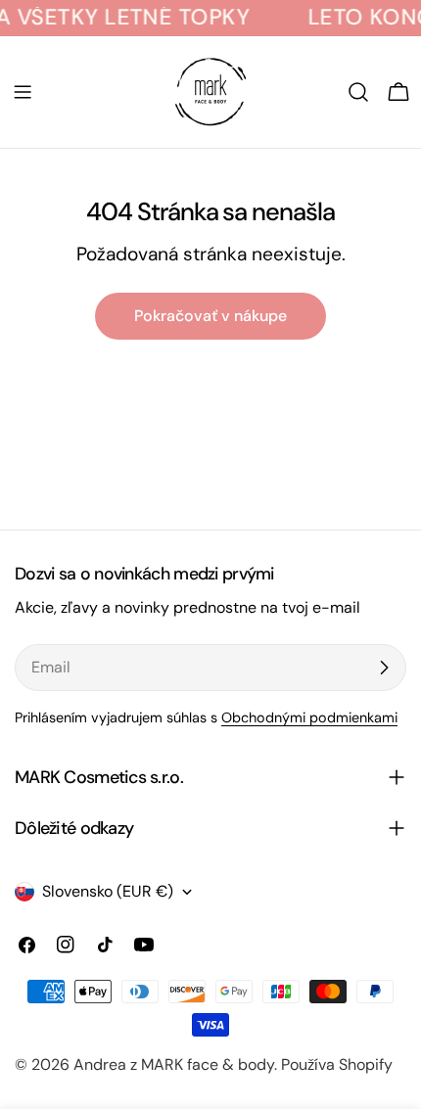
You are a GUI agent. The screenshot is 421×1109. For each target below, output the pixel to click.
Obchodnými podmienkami (309, 717)
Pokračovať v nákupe (210, 315)
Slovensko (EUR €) (107, 891)
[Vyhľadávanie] (358, 92)
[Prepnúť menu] (22, 92)
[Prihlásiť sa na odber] (383, 667)
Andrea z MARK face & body (173, 1064)
